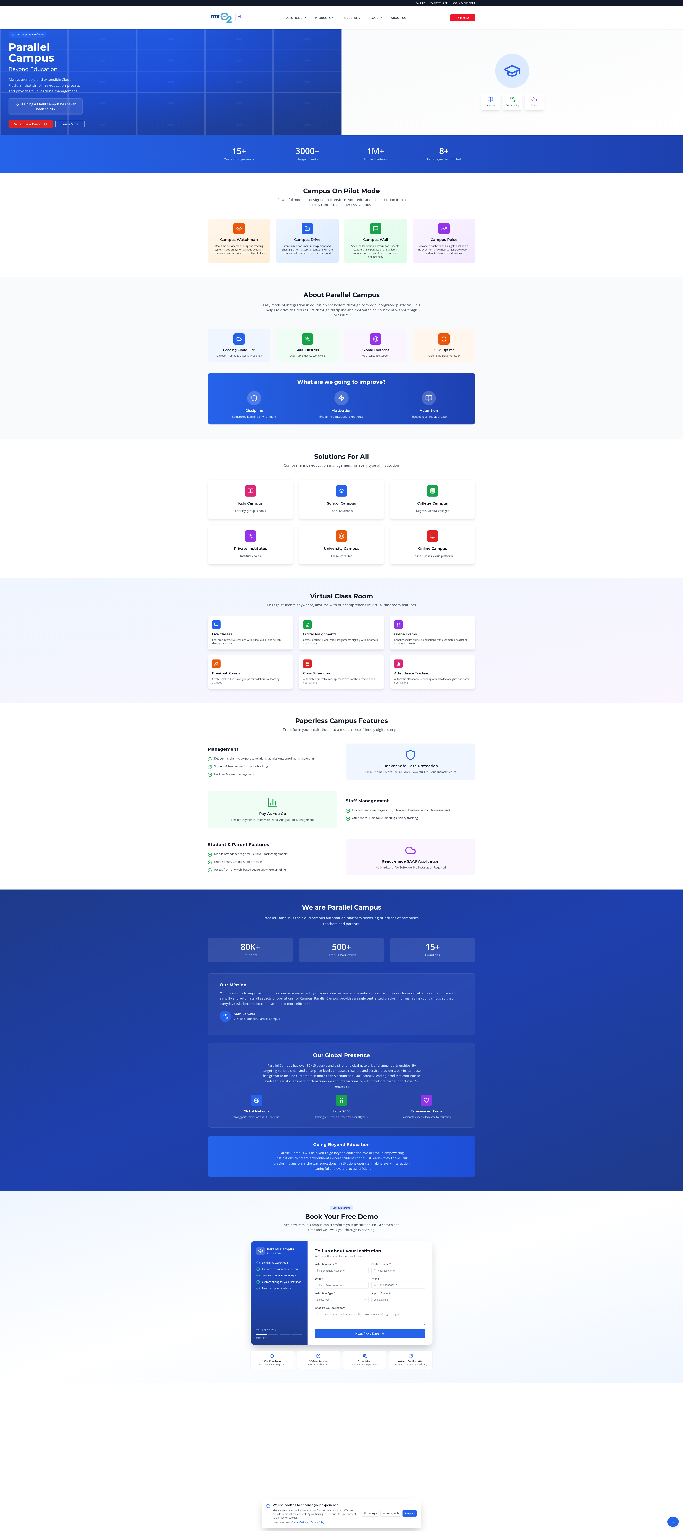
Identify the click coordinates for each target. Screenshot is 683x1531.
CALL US (420, 3)
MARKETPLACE (439, 3)
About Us (398, 18)
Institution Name (326, 1264)
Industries (351, 18)
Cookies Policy (298, 1522)
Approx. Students (381, 1293)
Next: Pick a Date (367, 1334)
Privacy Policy (317, 1522)
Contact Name (381, 1264)
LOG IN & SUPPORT (463, 3)
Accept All (410, 1513)
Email (319, 1278)
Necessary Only (391, 1513)
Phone (375, 1278)
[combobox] (342, 1299)
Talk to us (463, 18)
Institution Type (325, 1293)
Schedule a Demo (27, 124)
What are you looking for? (330, 1308)
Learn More (70, 124)
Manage (373, 1513)
